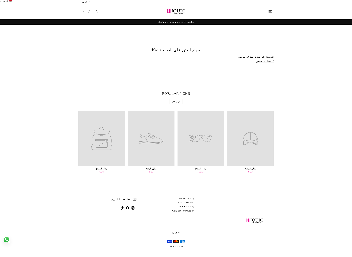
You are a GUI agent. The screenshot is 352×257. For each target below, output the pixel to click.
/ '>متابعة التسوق (265, 61)
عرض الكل (176, 101)
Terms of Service (184, 202)
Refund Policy (186, 206)
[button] (6, 1)
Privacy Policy (186, 198)
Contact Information (183, 210)
